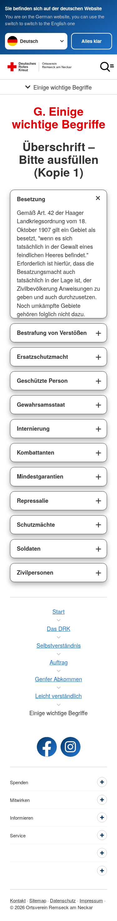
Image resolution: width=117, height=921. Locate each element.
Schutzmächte (36, 525)
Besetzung (31, 199)
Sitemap (37, 900)
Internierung (33, 428)
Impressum (91, 900)
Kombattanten (35, 452)
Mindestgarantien (40, 476)
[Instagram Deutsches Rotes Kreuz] (70, 747)
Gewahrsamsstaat (41, 404)
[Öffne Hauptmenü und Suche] (107, 66)
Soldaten (29, 548)
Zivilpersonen (35, 572)
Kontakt (18, 900)
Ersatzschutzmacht (42, 357)
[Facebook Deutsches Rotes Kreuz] (47, 747)
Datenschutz (63, 900)
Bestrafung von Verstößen (52, 333)
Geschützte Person (42, 381)
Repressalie (32, 501)
